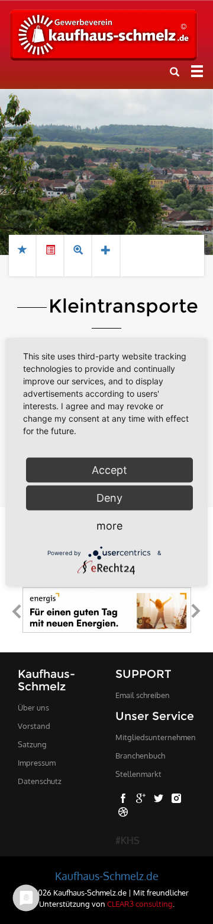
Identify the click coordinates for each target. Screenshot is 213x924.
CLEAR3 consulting (140, 903)
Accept (109, 470)
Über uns (33, 707)
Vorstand (34, 726)
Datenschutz (40, 781)
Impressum (37, 762)
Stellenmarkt (138, 774)
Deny (109, 498)
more (109, 526)
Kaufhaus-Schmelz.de (107, 875)
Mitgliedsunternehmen (155, 737)
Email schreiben (142, 695)
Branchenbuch (140, 755)
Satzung (32, 744)
